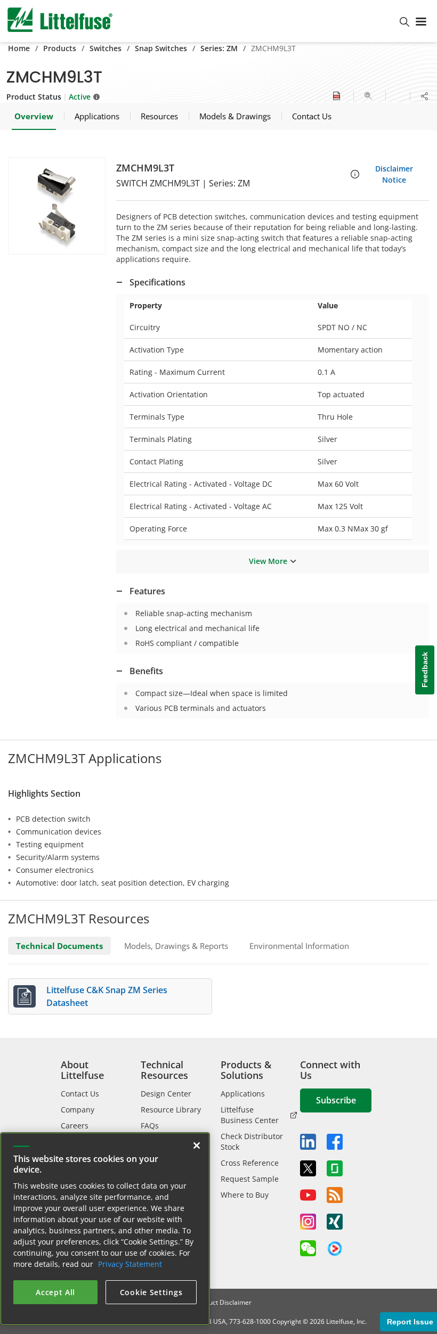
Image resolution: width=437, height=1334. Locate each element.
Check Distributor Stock (252, 1141)
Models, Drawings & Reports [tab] (176, 945)
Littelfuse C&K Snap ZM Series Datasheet (106, 996)
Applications (243, 1094)
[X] (308, 1168)
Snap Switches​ (161, 48)
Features (147, 591)
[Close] (196, 1145)
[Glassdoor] (335, 1168)
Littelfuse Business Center (250, 1114)
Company (77, 1109)
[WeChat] (308, 1248)
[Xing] (335, 1222)
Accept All (55, 1292)
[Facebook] (335, 1142)
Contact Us (80, 1094)
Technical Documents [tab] (59, 945)
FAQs (150, 1125)
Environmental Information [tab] (299, 945)
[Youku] (335, 1249)
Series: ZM (219, 48)
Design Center (166, 1094)
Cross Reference (250, 1163)
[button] (57, 206)
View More (268, 561)
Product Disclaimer (223, 1302)
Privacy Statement (130, 1264)
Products (59, 48)
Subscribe (336, 1100)
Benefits (146, 671)
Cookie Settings (151, 1292)
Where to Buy (245, 1195)
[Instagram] (308, 1222)
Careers (74, 1125)
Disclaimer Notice (394, 174)
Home (19, 48)
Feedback (424, 670)
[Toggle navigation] (423, 20)
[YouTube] (308, 1195)
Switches (106, 48)
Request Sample (250, 1179)
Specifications (157, 282)
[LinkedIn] (308, 1142)
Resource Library (171, 1109)
